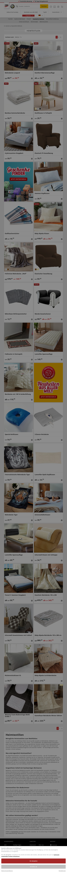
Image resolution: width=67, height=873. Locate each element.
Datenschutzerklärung (7, 870)
